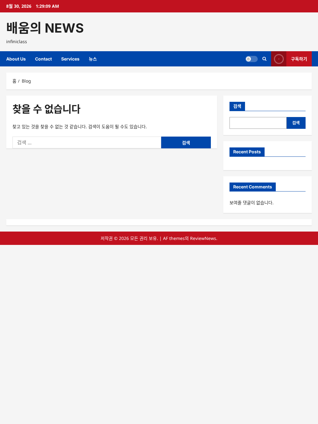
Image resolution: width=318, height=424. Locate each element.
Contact (43, 58)
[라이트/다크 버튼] (251, 59)
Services (70, 58)
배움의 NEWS (45, 28)
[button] (264, 59)
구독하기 (299, 58)
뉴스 (93, 58)
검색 (237, 106)
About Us (16, 58)
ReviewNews (203, 238)
